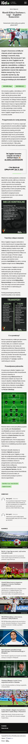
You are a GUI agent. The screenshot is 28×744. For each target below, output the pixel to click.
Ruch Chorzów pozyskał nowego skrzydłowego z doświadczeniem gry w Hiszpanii (13, 651)
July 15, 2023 (18, 169)
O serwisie (3, 725)
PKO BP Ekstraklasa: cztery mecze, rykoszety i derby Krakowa (11, 618)
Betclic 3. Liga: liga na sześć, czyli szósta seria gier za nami (13, 552)
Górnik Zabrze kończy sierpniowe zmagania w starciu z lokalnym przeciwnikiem (11, 584)
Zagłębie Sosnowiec (6, 486)
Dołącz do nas (4, 728)
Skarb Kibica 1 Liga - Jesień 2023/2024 (10, 483)
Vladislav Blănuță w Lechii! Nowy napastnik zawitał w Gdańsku (11, 681)
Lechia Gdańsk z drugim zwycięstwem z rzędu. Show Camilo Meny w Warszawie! (13, 711)
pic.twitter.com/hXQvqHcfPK (14, 160)
